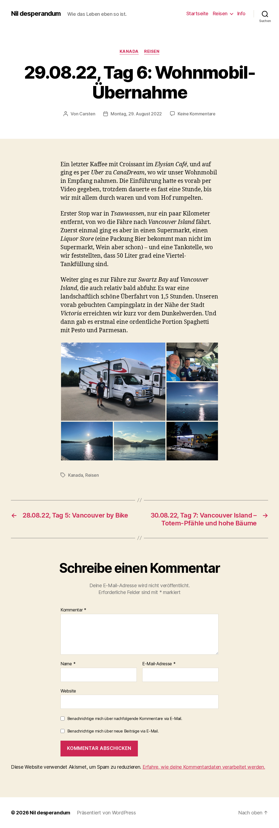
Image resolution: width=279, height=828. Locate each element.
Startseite (197, 13)
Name (67, 663)
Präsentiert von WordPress (106, 812)
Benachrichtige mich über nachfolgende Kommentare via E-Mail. (124, 718)
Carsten (87, 113)
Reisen (220, 13)
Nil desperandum (36, 13)
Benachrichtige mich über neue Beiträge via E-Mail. (113, 731)
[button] (113, 381)
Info (241, 13)
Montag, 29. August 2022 (136, 113)
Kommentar (73, 610)
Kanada (129, 51)
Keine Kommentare (197, 113)
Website (68, 690)
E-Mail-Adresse (159, 663)
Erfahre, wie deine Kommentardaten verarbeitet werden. (203, 767)
